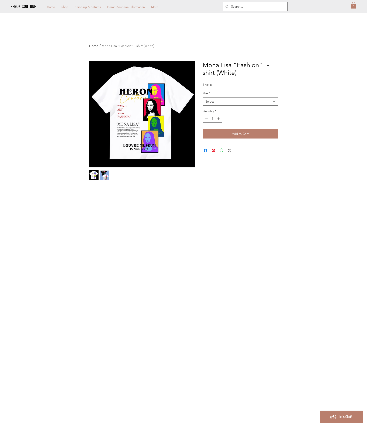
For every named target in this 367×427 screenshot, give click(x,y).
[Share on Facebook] (205, 150)
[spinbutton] (212, 118)
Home (94, 46)
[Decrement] (206, 118)
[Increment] (219, 118)
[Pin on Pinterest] (213, 150)
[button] (353, 5)
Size (206, 93)
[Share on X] (229, 150)
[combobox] (240, 101)
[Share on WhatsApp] (221, 150)
